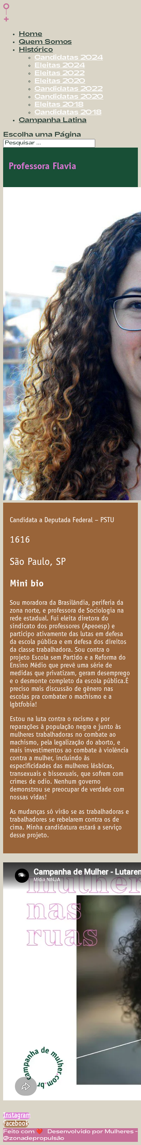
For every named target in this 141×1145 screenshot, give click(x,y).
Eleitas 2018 (58, 105)
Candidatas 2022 (68, 89)
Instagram (17, 1116)
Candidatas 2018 (67, 112)
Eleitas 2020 (59, 81)
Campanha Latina (53, 120)
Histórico (36, 50)
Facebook (16, 1124)
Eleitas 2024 (59, 66)
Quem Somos (45, 42)
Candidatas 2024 (68, 58)
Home (30, 34)
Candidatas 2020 (68, 97)
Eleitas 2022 (59, 73)
